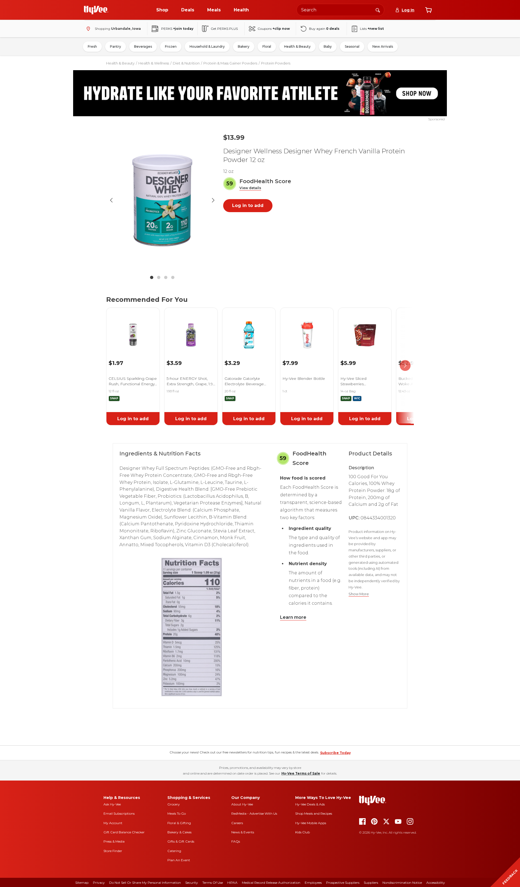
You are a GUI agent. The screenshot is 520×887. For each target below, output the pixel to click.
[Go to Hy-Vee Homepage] (96, 10)
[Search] (377, 9)
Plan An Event (178, 860)
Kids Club (302, 832)
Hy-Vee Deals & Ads (310, 804)
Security (191, 882)
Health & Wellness (153, 63)
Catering (174, 851)
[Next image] (213, 200)
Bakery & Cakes (179, 832)
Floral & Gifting (179, 823)
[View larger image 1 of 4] (162, 200)
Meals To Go (176, 813)
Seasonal (352, 46)
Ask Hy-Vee (112, 804)
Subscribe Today (335, 753)
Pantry (115, 46)
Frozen (171, 46)
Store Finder (112, 851)
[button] (250, 188)
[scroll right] (405, 365)
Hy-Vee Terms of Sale (300, 773)
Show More (359, 594)
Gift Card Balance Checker (124, 832)
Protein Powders (275, 63)
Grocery (173, 804)
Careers (237, 823)
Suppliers (371, 882)
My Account (112, 823)
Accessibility (435, 882)
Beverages (143, 46)
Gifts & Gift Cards (180, 841)
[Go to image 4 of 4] (172, 277)
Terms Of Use (212, 882)
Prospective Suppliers (342, 882)
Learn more (293, 617)
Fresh (92, 46)
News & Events (242, 832)
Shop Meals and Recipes (313, 813)
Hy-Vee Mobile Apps (310, 823)
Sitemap (82, 882)
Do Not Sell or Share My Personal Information (145, 882)
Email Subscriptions (119, 813)
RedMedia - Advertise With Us (254, 813)
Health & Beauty (297, 46)
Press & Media (114, 841)
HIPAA (232, 882)
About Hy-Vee (242, 804)
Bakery (243, 46)
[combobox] (340, 10)
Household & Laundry (207, 46)
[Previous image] (111, 200)
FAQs (235, 841)
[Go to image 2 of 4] (158, 277)
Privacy (99, 882)
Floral (266, 46)
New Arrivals (382, 46)
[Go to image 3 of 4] (165, 277)
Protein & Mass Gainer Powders (230, 63)
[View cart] (428, 10)
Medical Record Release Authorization (271, 882)
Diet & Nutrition (186, 63)
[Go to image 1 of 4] (151, 277)
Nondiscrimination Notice (402, 882)
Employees (313, 882)
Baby (328, 46)
